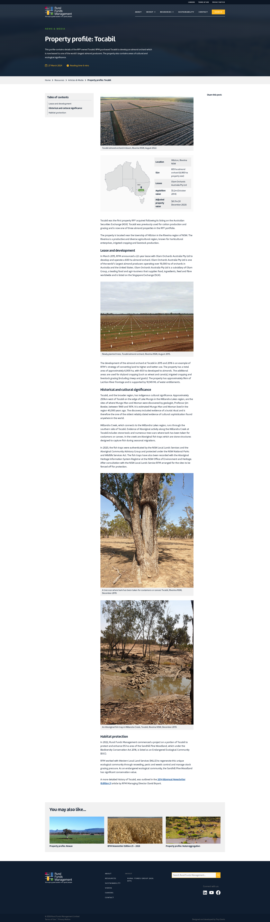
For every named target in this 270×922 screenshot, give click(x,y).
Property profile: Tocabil (99, 80)
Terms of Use (203, 2)
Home (48, 80)
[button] (151, 11)
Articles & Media (76, 80)
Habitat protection (57, 112)
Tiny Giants (220, 919)
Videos (108, 888)
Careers (191, 2)
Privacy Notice (64, 919)
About (138, 12)
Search (218, 12)
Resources (59, 80)
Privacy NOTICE (218, 2)
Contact (109, 897)
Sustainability (186, 12)
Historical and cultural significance (65, 108)
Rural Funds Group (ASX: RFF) (140, 879)
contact (203, 12)
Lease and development (60, 103)
